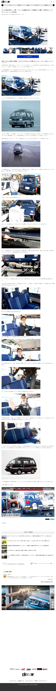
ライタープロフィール (43, 680)
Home (28, 5)
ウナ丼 (22, 14)
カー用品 (45, 5)
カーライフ (37, 5)
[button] (53, 5)
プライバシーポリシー (29, 680)
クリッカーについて (13, 680)
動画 (5, 522)
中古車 (19, 5)
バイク (10, 5)
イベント (6, 7)
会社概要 (36, 680)
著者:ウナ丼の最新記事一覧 (46, 581)
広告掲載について (21, 680)
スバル (3, 522)
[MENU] (53, 2)
